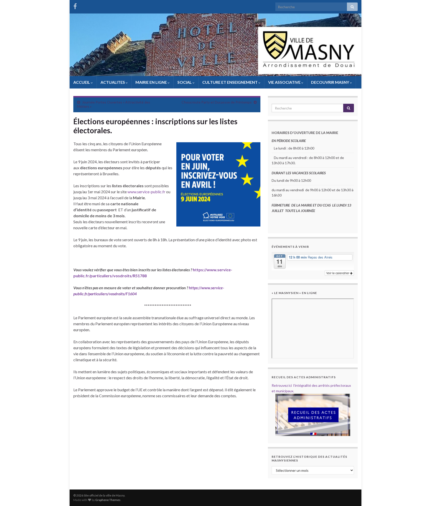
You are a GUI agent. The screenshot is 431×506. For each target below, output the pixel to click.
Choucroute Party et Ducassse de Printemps (217, 102)
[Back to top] (420, 494)
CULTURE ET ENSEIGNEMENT (230, 82)
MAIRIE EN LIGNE (151, 82)
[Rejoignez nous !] (75, 5)
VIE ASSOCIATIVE (284, 82)
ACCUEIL (82, 82)
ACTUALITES (113, 82)
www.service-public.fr (146, 191)
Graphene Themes (107, 500)
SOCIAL (185, 82)
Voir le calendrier (338, 273)
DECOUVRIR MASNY (330, 82)
